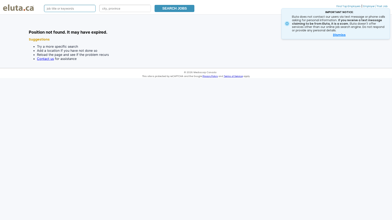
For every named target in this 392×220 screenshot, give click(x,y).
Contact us (45, 59)
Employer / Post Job (375, 6)
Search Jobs (174, 8)
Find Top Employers (348, 6)
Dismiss (339, 35)
